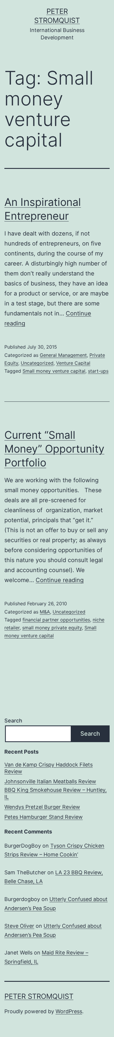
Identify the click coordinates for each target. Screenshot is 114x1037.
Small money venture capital (54, 371)
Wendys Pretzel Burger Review (42, 807)
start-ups (98, 371)
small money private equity (52, 628)
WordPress (69, 1011)
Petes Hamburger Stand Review (43, 817)
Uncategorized (37, 363)
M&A (45, 612)
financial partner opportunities (56, 620)
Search (13, 720)
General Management (63, 355)
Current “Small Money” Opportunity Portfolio (54, 448)
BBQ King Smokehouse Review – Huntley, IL (55, 793)
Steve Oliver (19, 926)
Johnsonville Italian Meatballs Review (50, 781)
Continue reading (60, 580)
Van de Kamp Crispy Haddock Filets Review (48, 768)
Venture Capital (73, 363)
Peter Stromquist (38, 996)
